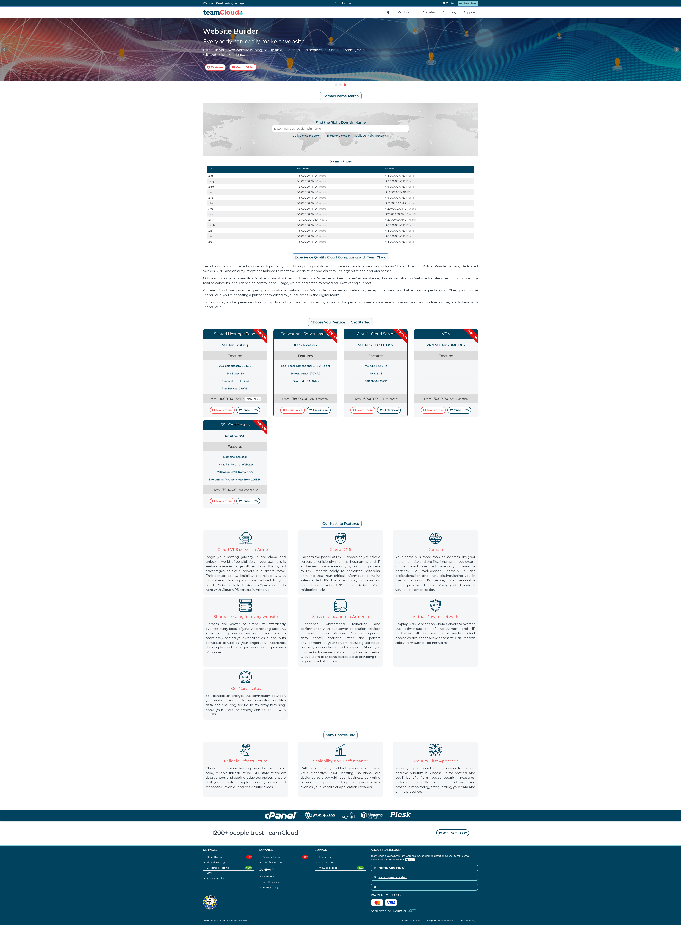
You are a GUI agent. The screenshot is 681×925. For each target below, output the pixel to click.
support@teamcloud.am (393, 877)
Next (676, 49)
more (411, 860)
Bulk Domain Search (307, 135)
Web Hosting (406, 12)
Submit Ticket (326, 862)
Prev (4, 49)
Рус (343, 3)
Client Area (469, 3)
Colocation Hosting (218, 867)
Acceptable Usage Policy (440, 920)
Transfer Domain (338, 135)
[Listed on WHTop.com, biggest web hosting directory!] (210, 902)
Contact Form (326, 857)
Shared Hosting (216, 862)
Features (217, 67)
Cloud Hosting (215, 857)
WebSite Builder (216, 878)
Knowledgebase (327, 867)
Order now (250, 410)
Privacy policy (270, 887)
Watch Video (245, 67)
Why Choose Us (271, 882)
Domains (429, 12)
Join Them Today (455, 832)
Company (449, 12)
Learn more (224, 410)
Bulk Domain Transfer (370, 135)
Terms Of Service (410, 920)
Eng (336, 3)
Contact (451, 3)
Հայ (351, 3)
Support (469, 12)
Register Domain (272, 857)
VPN (209, 873)
